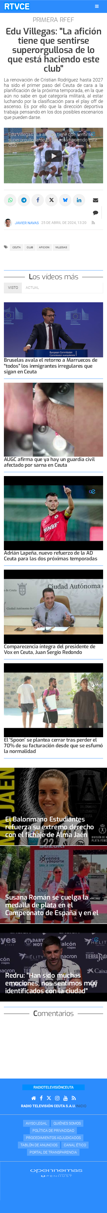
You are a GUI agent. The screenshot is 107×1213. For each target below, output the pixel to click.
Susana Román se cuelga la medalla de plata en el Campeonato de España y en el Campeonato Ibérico (51, 909)
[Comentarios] (95, 212)
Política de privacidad (53, 1130)
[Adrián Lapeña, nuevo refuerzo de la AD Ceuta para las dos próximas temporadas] (53, 513)
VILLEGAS (61, 247)
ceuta (16, 247)
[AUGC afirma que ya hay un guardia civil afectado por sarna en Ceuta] (53, 420)
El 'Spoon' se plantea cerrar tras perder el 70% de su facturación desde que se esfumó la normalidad (53, 746)
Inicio (81, 1106)
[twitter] (48, 1098)
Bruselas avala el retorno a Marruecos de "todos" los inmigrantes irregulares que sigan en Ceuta (50, 366)
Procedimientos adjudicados (53, 1138)
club (30, 247)
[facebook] (41, 1098)
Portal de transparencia (53, 1152)
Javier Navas (27, 223)
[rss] (93, 223)
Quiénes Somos (67, 1123)
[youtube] (65, 1098)
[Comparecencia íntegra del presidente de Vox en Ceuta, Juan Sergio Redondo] (53, 607)
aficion (44, 247)
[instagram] (57, 1098)
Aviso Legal (36, 1123)
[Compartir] (10, 200)
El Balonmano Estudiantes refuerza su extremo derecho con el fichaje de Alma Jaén (49, 827)
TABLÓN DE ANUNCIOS (39, 1145)
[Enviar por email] (95, 200)
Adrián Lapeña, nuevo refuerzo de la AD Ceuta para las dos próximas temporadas (50, 556)
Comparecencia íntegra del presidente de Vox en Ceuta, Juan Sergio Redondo (49, 649)
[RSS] (74, 1098)
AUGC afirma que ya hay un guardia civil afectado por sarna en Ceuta (49, 462)
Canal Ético (75, 1145)
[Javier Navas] (8, 223)
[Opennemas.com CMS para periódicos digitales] (56, 1173)
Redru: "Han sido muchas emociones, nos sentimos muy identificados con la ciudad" (51, 983)
